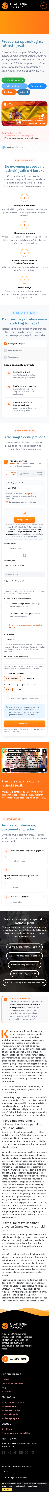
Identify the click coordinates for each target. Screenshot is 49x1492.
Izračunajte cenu (12, 80)
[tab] (10, 474)
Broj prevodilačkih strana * (14, 581)
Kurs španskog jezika (23, 973)
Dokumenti (36, 86)
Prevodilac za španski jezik (23, 965)
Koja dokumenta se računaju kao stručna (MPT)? (25, 626)
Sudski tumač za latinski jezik (23, 947)
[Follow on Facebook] (3, 1452)
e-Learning (7, 1391)
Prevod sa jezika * (10, 543)
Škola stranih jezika (11, 1410)
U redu (7, 1489)
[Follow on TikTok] (15, 1452)
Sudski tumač (8, 1429)
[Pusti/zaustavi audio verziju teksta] (4, 147)
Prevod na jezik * (10, 560)
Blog (4, 1387)
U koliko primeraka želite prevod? (16, 656)
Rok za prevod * (9, 635)
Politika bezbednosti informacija (17, 1466)
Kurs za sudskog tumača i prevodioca (23, 982)
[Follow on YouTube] (21, 1452)
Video (22, 92)
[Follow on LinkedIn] (32, 1452)
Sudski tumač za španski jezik (18, 135)
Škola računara (9, 1406)
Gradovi (8, 92)
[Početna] (3, 133)
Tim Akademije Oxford (12, 1383)
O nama (5, 1379)
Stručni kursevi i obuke (13, 1402)
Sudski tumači (14, 133)
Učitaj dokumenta (24, 520)
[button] (43, 5)
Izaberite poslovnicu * (14, 483)
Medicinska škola (10, 1414)
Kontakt (5, 1471)
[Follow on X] (26, 1452)
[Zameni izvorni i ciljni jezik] (24, 555)
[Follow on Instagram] (9, 1452)
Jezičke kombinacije (13, 86)
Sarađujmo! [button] (18, 1359)
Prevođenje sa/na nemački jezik (17, 1433)
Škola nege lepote (10, 1418)
